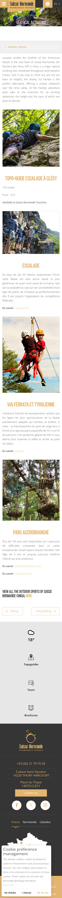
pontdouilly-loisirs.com (28, 566)
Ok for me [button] (42, 892)
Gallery (51, 894)
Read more (8, 885)
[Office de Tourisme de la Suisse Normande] (21, 6)
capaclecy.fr (22, 308)
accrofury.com (23, 573)
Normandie (30, 822)
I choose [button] (26, 892)
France (16, 822)
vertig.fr (19, 451)
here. (28, 596)
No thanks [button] (10, 892)
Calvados (45, 822)
